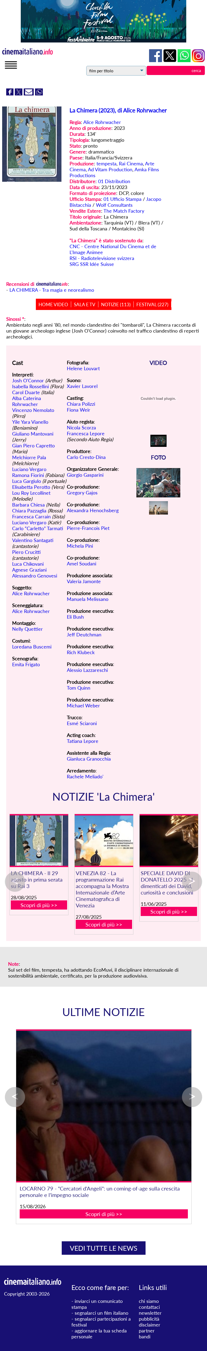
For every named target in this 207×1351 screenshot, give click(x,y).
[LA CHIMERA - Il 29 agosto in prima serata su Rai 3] (39, 840)
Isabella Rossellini (30, 386)
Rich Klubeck (81, 652)
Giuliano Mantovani (32, 434)
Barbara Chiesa (28, 505)
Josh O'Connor (28, 380)
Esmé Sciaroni (82, 723)
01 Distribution (114, 181)
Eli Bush (75, 617)
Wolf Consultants (114, 205)
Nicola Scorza (81, 427)
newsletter (150, 1313)
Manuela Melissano (87, 599)
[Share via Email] (29, 94)
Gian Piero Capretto (33, 445)
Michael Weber (83, 705)
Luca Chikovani (28, 564)
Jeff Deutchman (84, 634)
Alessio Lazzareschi (87, 670)
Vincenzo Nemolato (33, 410)
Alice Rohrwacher (102, 122)
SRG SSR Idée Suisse (92, 264)
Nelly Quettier (27, 629)
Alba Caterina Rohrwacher (26, 401)
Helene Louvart (83, 368)
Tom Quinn (78, 688)
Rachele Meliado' (85, 776)
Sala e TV (84, 304)
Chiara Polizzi (81, 404)
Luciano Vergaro (29, 469)
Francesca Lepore (86, 433)
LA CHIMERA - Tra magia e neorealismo (51, 290)
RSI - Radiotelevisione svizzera (102, 258)
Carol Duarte (26, 392)
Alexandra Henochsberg (93, 510)
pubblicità (149, 1319)
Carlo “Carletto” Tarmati (37, 528)
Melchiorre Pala (29, 457)
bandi (144, 1336)
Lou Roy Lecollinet (31, 493)
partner (147, 1331)
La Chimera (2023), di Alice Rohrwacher (118, 110)
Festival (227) (152, 304)
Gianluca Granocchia (89, 759)
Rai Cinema (131, 163)
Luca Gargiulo (26, 481)
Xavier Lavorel (82, 386)
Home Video (53, 304)
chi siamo (149, 1301)
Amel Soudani (81, 563)
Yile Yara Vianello (30, 422)
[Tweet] (19, 94)
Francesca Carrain (31, 516)
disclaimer (149, 1325)
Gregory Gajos (82, 493)
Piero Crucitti (26, 552)
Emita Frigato (26, 664)
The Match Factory (124, 211)
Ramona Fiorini (28, 475)
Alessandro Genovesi (34, 576)
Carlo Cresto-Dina (86, 457)
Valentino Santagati (32, 540)
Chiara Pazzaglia (29, 511)
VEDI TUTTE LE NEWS (103, 1248)
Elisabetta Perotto (31, 487)
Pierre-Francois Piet (88, 528)
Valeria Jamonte (84, 581)
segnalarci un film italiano (101, 1313)
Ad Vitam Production (110, 169)
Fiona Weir (78, 410)
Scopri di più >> (38, 905)
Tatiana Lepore (82, 741)
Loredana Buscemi (31, 647)
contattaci (149, 1307)
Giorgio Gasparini (85, 475)
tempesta (106, 163)
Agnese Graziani (29, 570)
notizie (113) (116, 304)
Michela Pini (80, 546)
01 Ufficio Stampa (123, 199)
